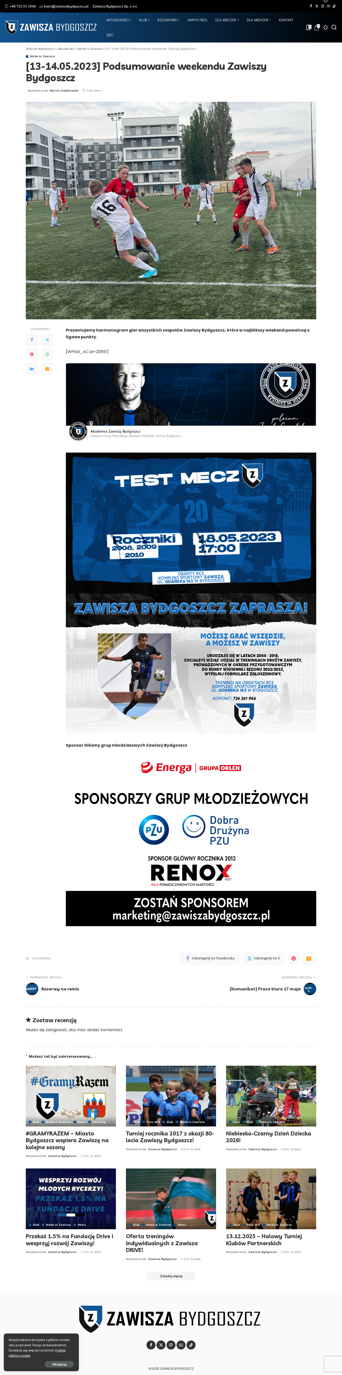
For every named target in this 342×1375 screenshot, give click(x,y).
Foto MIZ (153, 1122)
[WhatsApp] (47, 354)
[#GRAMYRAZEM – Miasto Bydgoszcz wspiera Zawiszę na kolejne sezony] (71, 1096)
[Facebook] (311, 6)
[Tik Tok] (334, 6)
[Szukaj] (334, 28)
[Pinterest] (32, 354)
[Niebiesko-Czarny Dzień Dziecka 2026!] (271, 1096)
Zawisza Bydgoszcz (62, 1156)
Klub (36, 1122)
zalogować (56, 1030)
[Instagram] (322, 6)
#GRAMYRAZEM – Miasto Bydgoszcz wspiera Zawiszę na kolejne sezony (67, 1140)
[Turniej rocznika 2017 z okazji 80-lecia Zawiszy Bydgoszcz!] (171, 1096)
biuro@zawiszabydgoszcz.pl (66, 6)
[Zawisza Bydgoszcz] (52, 27)
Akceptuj (59, 1364)
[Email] (47, 369)
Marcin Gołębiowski (64, 90)
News (82, 1122)
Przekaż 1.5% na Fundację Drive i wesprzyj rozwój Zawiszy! (69, 1240)
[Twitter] (317, 6)
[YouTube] (328, 6)
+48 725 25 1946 (23, 6)
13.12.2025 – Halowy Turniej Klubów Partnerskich (264, 1240)
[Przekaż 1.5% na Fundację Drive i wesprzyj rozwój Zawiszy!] (71, 1198)
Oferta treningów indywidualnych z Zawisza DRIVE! (162, 1243)
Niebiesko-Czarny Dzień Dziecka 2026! (268, 1137)
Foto (136, 1122)
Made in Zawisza (42, 56)
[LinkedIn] (32, 369)
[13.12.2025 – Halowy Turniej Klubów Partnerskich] (271, 1198)
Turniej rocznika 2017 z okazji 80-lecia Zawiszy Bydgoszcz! (170, 1137)
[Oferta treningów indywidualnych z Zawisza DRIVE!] (171, 1198)
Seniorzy (99, 1122)
